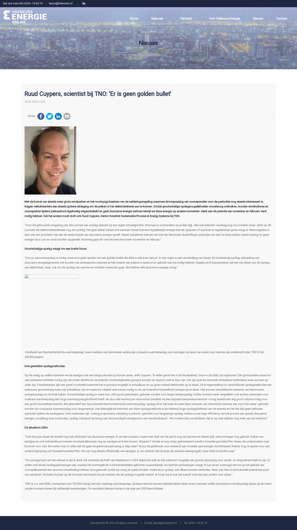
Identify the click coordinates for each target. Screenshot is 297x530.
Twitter (49, 116)
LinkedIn (58, 116)
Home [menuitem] (134, 18)
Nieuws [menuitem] (258, 18)
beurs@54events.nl (61, 3)
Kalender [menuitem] (157, 18)
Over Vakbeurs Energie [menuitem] (224, 18)
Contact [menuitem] (281, 18)
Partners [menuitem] (186, 18)
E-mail (66, 116)
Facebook (40, 116)
